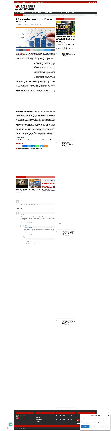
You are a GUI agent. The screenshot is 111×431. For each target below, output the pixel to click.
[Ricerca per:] (89, 15)
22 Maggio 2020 (20, 24)
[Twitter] (94, 2)
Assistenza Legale (31, 2)
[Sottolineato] (25, 204)
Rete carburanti (24, 12)
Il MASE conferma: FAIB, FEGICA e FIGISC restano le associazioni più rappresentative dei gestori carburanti (68, 322)
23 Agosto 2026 (65, 56)
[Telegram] (42, 146)
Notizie (67, 12)
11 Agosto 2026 (65, 146)
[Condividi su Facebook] (17, 50)
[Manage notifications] (8, 428)
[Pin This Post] (28, 50)
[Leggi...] (67, 49)
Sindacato (59, 12)
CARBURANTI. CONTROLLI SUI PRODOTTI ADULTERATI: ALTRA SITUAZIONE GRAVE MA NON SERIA (68, 233)
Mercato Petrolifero (49, 12)
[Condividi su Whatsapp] (38, 50)
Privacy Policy (95, 429)
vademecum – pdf (23, 53)
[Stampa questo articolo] (35, 50)
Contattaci (23, 2)
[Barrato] (26, 204)
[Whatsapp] (37, 146)
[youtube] (89, 2)
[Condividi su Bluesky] (49, 50)
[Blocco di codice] (33, 204)
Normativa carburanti (36, 12)
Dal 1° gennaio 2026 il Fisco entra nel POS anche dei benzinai (34, 191)
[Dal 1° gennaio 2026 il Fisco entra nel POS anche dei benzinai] (35, 183)
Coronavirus (31, 148)
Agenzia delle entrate (22, 148)
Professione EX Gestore (40, 2)
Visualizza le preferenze (104, 426)
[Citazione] (31, 204)
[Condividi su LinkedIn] (24, 50)
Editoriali (17, 2)
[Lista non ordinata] (29, 204)
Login (53, 197)
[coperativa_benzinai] (86, 42)
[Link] (34, 204)
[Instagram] (96, 2)
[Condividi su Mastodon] (42, 50)
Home (16, 12)
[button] (108, 415)
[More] (46, 146)
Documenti (38, 421)
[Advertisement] (76, 7)
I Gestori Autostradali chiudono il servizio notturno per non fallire (48, 190)
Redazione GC (26, 24)
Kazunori (32, 239)
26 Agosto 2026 (60, 42)
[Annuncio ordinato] (28, 204)
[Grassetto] (21, 204)
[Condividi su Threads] (53, 50)
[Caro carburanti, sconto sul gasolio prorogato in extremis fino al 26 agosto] (58, 96)
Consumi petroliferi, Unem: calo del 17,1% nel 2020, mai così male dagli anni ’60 (21, 191)
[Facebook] (91, 2)
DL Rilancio (39, 148)
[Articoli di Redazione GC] (17, 418)
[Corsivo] (23, 204)
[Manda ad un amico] (31, 50)
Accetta (85, 426)
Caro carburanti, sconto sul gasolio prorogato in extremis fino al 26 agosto (68, 54)
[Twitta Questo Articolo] (21, 50)
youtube (78, 426)
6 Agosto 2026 (65, 235)
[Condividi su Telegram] (45, 50)
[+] (37, 204)
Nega (94, 426)
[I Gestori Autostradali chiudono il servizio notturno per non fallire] (48, 183)
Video (73, 12)
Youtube (47, 2)
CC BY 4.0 (78, 417)
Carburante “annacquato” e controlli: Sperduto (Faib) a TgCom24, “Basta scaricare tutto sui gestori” (68, 144)
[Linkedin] (33, 146)
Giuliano (30, 227)
